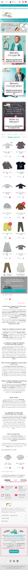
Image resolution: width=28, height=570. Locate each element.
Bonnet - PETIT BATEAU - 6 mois (7, 213)
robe (21, 443)
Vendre (13, 2)
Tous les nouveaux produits (8, 471)
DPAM (15, 352)
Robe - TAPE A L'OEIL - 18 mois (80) (20, 152)
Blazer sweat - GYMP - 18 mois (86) (21, 193)
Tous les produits (21, 303)
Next (26, 456)
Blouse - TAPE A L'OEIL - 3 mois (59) (20, 464)
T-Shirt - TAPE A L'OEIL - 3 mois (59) (7, 464)
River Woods (15, 354)
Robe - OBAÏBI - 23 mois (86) (7, 254)
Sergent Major (20, 349)
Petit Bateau (14, 349)
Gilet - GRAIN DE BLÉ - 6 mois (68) (7, 193)
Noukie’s (23, 354)
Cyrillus (4, 354)
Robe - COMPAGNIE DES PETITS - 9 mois (20, 275)
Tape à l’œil (23, 351)
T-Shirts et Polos (21, 425)
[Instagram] (17, 561)
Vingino (3, 355)
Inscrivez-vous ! (14, 551)
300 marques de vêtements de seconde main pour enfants (15, 357)
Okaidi (3, 352)
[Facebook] (10, 561)
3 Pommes (19, 352)
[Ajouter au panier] (10, 156)
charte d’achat (22, 407)
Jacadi (20, 354)
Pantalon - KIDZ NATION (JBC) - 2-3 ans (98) (7, 275)
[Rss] (14, 561)
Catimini (4, 351)
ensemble (9, 443)
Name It (24, 352)
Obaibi (6, 352)
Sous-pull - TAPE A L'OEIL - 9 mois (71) (20, 213)
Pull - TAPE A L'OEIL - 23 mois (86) (20, 254)
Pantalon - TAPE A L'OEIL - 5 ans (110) (21, 234)
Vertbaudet (10, 352)
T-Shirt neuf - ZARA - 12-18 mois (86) (7, 152)
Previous (1, 456)
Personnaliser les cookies (17, 285)
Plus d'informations (7, 285)
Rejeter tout (5, 287)
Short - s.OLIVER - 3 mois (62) (7, 234)
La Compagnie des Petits (11, 351)
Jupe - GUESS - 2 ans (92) (7, 294)
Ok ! (14, 290)
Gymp (19, 351)
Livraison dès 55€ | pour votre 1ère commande (14, 5)
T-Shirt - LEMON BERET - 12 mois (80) (20, 173)
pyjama (4, 445)
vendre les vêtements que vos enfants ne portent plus (14, 385)
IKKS (25, 349)
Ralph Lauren (9, 354)
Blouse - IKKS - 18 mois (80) (7, 173)
